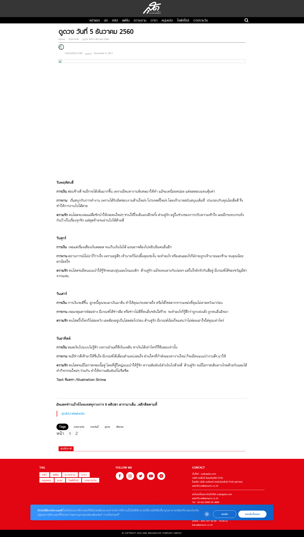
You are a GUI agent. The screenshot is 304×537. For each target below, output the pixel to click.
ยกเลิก (224, 514)
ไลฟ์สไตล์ (183, 20)
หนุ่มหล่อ (167, 20)
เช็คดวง (120, 427)
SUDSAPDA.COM (73, 53)
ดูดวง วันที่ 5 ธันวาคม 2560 (95, 39)
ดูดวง (107, 427)
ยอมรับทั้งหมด (252, 514)
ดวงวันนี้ (94, 427)
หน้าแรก (95, 20)
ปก (106, 20)
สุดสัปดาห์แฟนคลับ (73, 413)
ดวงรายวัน (200, 20)
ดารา (154, 20)
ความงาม (140, 20)
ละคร (60, 480)
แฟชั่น (125, 20)
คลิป (115, 20)
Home (62, 39)
